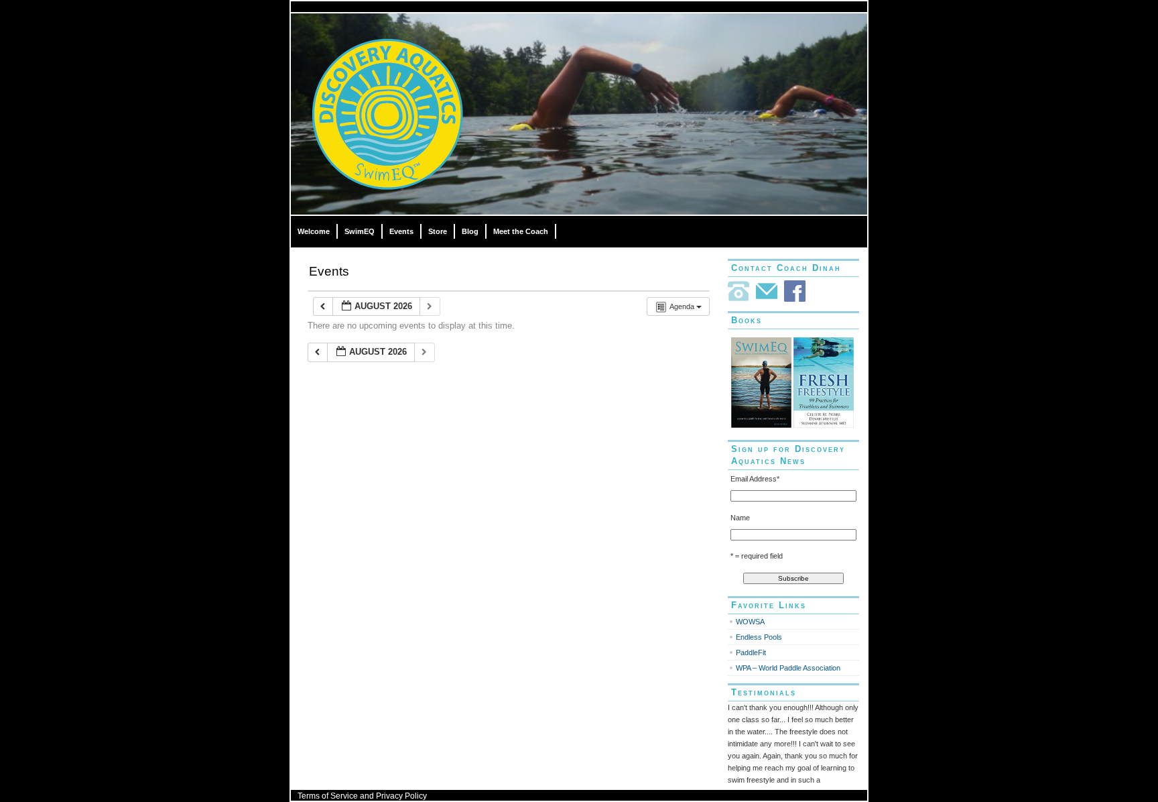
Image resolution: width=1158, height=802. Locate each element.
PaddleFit (751, 652)
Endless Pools (759, 637)
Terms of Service (328, 796)
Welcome (314, 231)
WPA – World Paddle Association (788, 668)
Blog (470, 231)
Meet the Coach (520, 231)
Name (740, 518)
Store (437, 231)
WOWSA (750, 622)
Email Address (754, 479)
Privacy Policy (401, 796)
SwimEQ (359, 231)
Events (401, 231)
